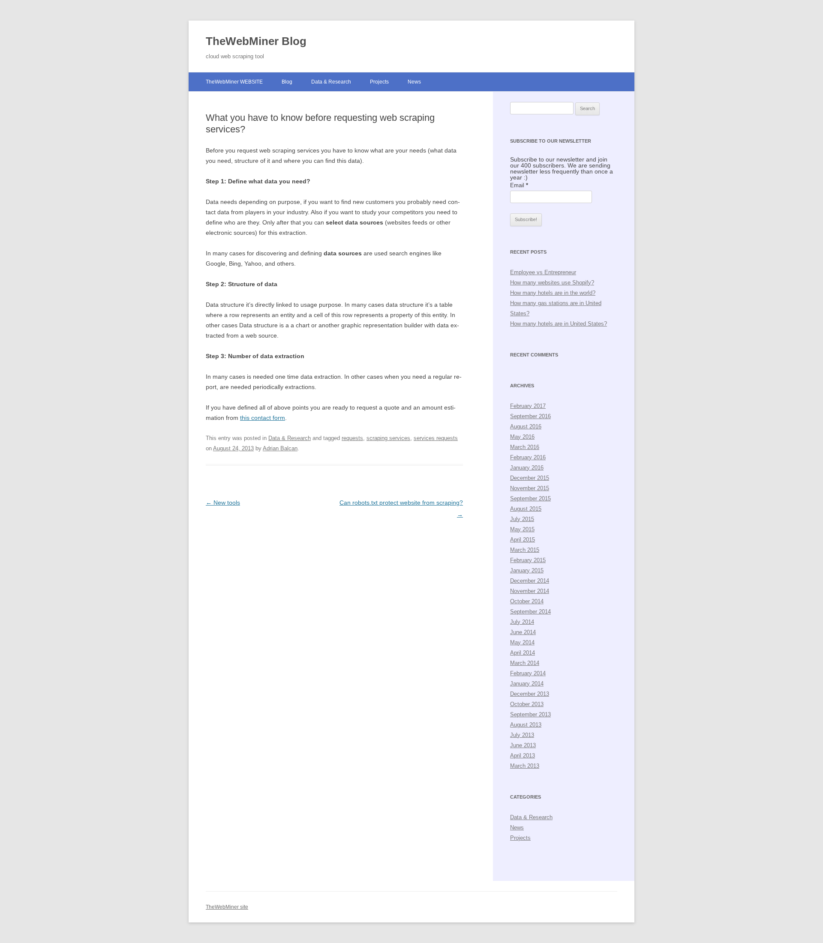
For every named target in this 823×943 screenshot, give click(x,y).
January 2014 (527, 683)
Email (519, 185)
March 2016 (524, 447)
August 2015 (525, 509)
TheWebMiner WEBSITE (234, 82)
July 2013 (522, 735)
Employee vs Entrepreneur (543, 272)
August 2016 (525, 426)
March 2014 (524, 663)
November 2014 (529, 591)
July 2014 (522, 622)
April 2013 (522, 755)
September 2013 (530, 714)
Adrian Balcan (280, 448)
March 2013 (524, 766)
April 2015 (522, 539)
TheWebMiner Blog (256, 41)
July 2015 (522, 519)
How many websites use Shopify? (552, 282)
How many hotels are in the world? (552, 293)
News (414, 82)
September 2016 (530, 416)
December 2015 (529, 478)
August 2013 (525, 724)
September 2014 (530, 611)
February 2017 (528, 406)
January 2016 (527, 467)
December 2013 (529, 694)
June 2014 (523, 632)
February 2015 (528, 560)
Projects (379, 82)
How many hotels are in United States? (558, 323)
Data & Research (331, 82)
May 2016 (522, 437)
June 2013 (523, 745)
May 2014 (522, 642)
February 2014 (528, 673)
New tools (223, 502)
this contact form (262, 417)
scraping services (388, 438)
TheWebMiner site (227, 907)
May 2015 (522, 529)
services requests (436, 438)
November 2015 (529, 488)
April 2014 (522, 653)
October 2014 (527, 601)
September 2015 (530, 498)
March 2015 (524, 550)
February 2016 (528, 457)
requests (352, 438)
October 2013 (527, 704)
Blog (287, 82)
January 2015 (527, 570)
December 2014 (529, 581)
